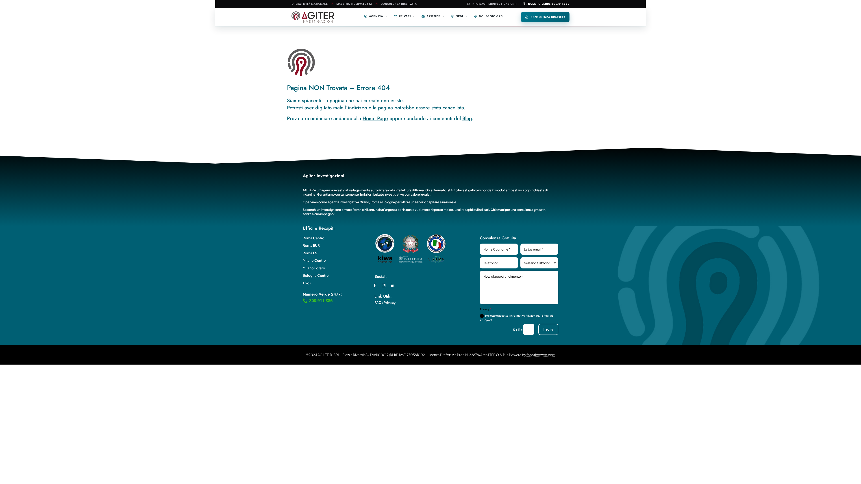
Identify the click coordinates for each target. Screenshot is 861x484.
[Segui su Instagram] (383, 285)
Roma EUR (311, 245)
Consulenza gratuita (548, 17)
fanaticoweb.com (540, 354)
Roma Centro (313, 238)
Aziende (433, 16)
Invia (548, 329)
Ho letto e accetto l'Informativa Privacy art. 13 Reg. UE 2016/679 (516, 318)
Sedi (459, 16)
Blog (467, 118)
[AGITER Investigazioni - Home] (317, 17)
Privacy (390, 302)
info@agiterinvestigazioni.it (496, 3)
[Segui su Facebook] (374, 285)
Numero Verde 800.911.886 (549, 3)
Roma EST (311, 253)
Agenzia (376, 16)
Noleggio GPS (491, 16)
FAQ (377, 302)
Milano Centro (314, 260)
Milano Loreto (314, 268)
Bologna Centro (316, 275)
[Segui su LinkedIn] (392, 285)
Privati (405, 16)
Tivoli (307, 283)
